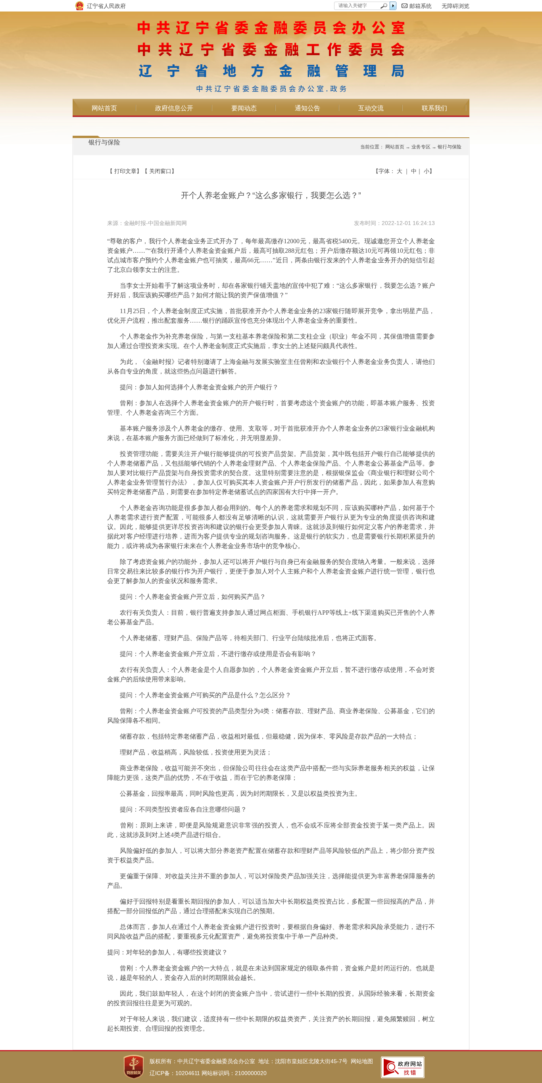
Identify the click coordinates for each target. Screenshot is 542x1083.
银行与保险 (104, 142)
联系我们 (434, 108)
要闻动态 (244, 108)
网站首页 (104, 108)
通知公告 (307, 108)
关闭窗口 (160, 171)
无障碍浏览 (455, 6)
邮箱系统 (420, 6)
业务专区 (421, 147)
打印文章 (125, 171)
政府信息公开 (174, 108)
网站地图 (362, 1061)
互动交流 (371, 108)
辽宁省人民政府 (106, 6)
